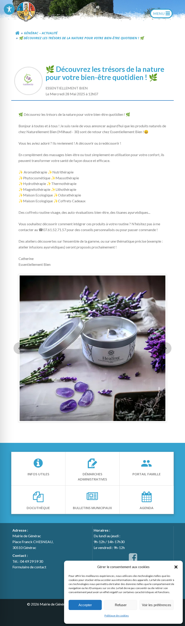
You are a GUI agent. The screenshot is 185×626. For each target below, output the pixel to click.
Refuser (121, 605)
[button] (176, 567)
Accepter (85, 605)
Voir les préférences (156, 605)
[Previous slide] (19, 348)
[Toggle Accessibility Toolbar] (9, 9)
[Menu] (161, 13)
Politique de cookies (116, 615)
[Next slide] (165, 348)
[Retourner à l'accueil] (17, 33)
